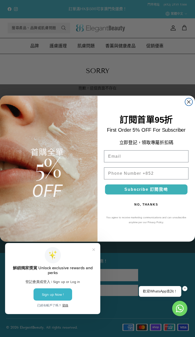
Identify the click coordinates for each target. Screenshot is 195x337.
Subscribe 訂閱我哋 (146, 189)
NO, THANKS (146, 204)
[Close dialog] (189, 102)
